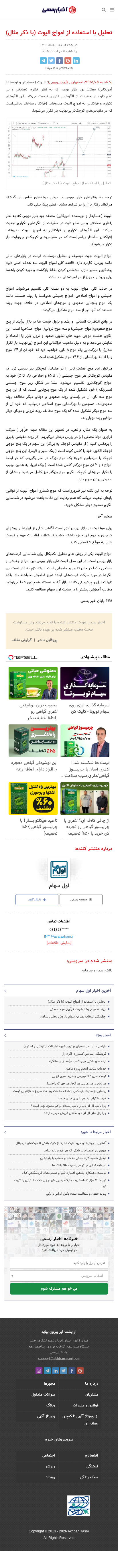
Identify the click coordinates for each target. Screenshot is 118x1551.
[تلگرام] (47, 1370)
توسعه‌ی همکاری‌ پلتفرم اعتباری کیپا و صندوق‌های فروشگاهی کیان (64, 1172)
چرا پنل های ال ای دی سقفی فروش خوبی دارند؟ (75, 1113)
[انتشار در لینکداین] (76, 60)
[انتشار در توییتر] (51, 60)
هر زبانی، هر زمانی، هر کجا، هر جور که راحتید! (76, 1083)
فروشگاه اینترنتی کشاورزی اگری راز (84, 1053)
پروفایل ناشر (46, 640)
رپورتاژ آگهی (46, 1416)
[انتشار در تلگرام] (43, 60)
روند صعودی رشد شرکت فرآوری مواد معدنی (77, 1009)
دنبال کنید (35, 899)
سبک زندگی (89, 1477)
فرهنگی (92, 1466)
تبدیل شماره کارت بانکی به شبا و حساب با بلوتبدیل (73, 1158)
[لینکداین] (55, 1370)
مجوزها (49, 1384)
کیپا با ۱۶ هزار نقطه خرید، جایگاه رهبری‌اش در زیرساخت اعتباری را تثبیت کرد (60, 1183)
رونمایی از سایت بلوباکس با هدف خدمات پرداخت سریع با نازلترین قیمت (59, 1091)
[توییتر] (63, 1370)
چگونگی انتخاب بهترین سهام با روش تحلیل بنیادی (72, 1016)
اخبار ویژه (103, 1035)
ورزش (50, 1466)
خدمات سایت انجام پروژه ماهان (86, 1068)
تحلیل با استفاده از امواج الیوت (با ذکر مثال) (76, 1001)
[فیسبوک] (71, 1370)
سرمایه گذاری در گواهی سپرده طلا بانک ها (79, 1165)
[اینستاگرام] (39, 1370)
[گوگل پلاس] (80, 1370)
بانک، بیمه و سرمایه (97, 970)
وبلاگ (50, 1405)
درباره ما (92, 1384)
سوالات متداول (43, 1395)
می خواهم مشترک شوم (59, 1289)
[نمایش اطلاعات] (59, 943)
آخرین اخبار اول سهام (93, 991)
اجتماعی (48, 1456)
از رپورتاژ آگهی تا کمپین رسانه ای (80, 1420)
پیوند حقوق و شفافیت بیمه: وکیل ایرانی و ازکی (76, 1193)
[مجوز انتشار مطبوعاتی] (78, 1506)
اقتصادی (91, 1456)
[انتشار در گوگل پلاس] (67, 60)
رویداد (50, 1477)
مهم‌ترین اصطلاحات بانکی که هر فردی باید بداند (75, 1150)
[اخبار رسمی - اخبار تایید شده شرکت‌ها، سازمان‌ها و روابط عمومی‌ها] (59, 10)
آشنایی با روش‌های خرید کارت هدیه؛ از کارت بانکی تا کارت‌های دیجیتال (61, 1143)
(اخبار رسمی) (58, 82)
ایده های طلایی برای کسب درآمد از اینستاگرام (77, 1061)
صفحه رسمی (79, 899)
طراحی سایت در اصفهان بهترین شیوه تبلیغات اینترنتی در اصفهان (64, 1046)
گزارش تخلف (22, 640)
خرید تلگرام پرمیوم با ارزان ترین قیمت (82, 1098)
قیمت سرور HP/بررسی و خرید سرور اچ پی (79, 1076)
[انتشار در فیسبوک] (59, 60)
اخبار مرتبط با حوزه (96, 1132)
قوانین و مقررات (86, 1405)
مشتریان (92, 1395)
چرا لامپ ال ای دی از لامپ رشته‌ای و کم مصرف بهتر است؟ (68, 1106)
